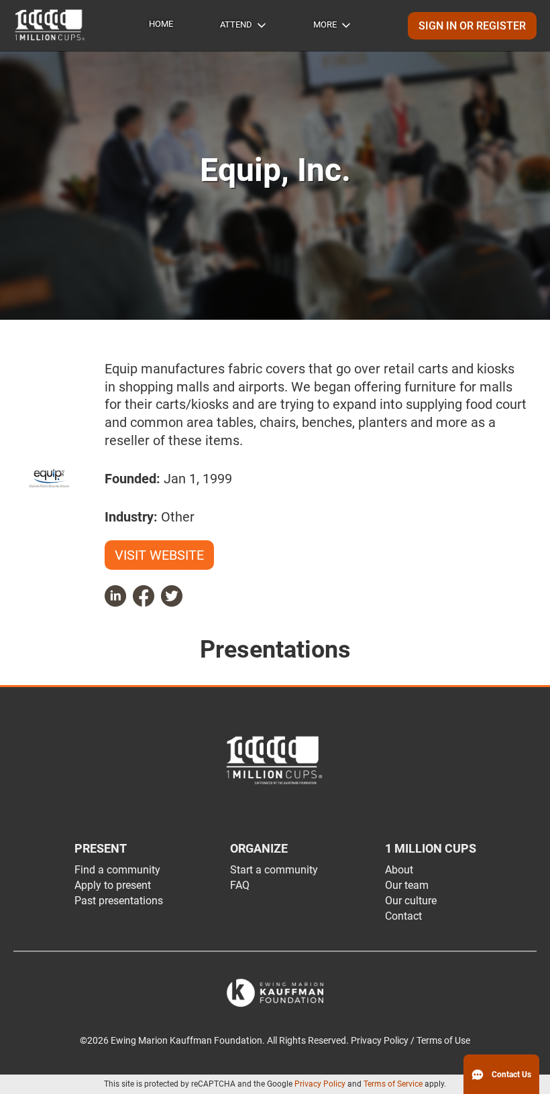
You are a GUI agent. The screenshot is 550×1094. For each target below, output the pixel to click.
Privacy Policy (319, 1084)
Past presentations (118, 900)
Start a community (274, 869)
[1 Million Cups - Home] (50, 25)
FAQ (240, 885)
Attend (236, 24)
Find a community (117, 869)
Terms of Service (393, 1084)
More (325, 24)
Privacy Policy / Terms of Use (410, 1040)
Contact (403, 916)
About (399, 869)
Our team (407, 885)
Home (161, 24)
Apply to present (112, 885)
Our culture (411, 900)
